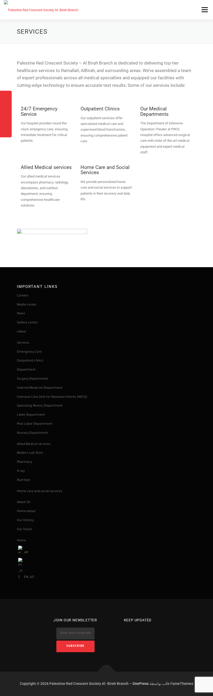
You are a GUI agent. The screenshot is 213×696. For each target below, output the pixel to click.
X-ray (21, 471)
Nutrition (23, 480)
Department (26, 370)
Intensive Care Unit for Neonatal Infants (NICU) (52, 397)
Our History (25, 520)
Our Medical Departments (154, 111)
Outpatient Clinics (100, 109)
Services (23, 343)
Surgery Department (32, 379)
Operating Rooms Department (40, 406)
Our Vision (24, 529)
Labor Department (31, 415)
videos (21, 332)
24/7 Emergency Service (39, 111)
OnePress (140, 683)
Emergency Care (29, 352)
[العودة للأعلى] (106, 671)
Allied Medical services (46, 167)
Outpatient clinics (30, 361)
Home (21, 541)
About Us (23, 502)
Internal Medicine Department (39, 388)
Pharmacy (24, 462)
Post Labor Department (34, 424)
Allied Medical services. (34, 444)
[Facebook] (130, 631)
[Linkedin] (145, 631)
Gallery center (27, 323)
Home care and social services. (40, 491)
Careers (23, 296)
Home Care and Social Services (105, 170)
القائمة (204, 10)
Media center (27, 305)
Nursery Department (33, 433)
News (21, 314)
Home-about (26, 511)
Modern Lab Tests (30, 453)
